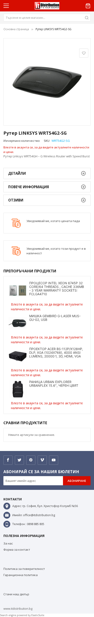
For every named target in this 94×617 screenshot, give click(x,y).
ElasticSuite (37, 615)
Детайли (17, 173)
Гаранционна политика (20, 575)
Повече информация (28, 187)
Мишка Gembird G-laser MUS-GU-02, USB (55, 318)
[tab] (47, 173)
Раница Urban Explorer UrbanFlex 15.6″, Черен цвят (53, 383)
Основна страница (16, 29)
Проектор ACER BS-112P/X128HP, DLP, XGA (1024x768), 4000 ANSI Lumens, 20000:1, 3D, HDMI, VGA (56, 352)
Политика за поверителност (24, 569)
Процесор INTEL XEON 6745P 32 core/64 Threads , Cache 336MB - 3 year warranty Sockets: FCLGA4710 (56, 288)
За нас (8, 543)
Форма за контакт (16, 549)
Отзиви (15, 200)
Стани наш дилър (16, 594)
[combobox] (47, 17)
